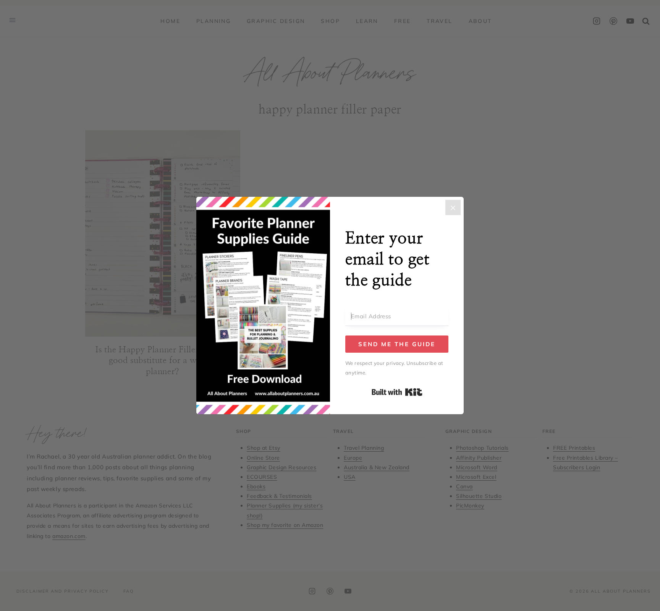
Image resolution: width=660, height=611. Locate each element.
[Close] (453, 207)
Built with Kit (397, 392)
